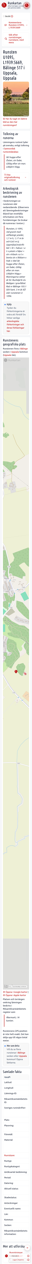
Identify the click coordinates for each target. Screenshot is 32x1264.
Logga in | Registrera (18, 1260)
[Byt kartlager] (25, 673)
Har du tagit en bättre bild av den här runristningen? (15, 122)
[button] (16, 672)
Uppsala (15, 352)
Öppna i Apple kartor (15, 995)
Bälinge (24, 348)
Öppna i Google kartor (16, 992)
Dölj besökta (15, 1256)
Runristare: (9, 1155)
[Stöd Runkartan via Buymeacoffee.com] (26, 5)
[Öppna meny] (27, 1248)
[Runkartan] (4, 5)
